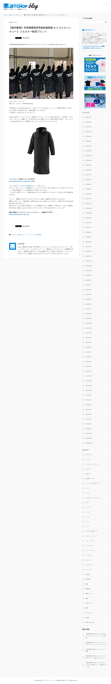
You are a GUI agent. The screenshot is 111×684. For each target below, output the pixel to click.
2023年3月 (88, 304)
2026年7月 (88, 117)
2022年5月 (88, 352)
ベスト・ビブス (90, 541)
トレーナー (89, 507)
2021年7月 (88, 400)
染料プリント (89, 603)
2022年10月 (89, 328)
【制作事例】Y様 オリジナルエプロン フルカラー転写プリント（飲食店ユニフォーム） (96, 664)
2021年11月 (89, 380)
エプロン (88, 469)
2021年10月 (89, 385)
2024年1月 (88, 256)
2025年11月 (89, 155)
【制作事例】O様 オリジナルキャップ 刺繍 (96, 650)
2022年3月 (88, 361)
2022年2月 (88, 366)
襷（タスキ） (89, 612)
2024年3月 (88, 246)
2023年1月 (88, 313)
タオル (87, 502)
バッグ (87, 517)
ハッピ (87, 521)
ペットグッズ (89, 545)
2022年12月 (89, 318)
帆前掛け (88, 588)
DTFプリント (89, 454)
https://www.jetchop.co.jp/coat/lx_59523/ (22, 181)
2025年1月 (88, 203)
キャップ (88, 488)
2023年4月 (88, 299)
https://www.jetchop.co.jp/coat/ (19, 214)
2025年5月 (88, 184)
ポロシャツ (89, 560)
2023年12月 (89, 261)
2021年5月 (88, 409)
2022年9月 (88, 333)
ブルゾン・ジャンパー (92, 536)
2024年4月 (88, 242)
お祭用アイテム (90, 478)
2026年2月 (88, 141)
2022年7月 (88, 342)
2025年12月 (89, 150)
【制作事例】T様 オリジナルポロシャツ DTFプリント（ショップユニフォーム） (96, 643)
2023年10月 (89, 270)
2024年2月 (88, 251)
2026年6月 (88, 122)
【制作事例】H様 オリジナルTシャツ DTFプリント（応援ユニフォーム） (96, 657)
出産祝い (88, 574)
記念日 (87, 617)
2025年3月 (88, 194)
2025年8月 (88, 170)
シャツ (87, 493)
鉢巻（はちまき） (90, 622)
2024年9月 (88, 218)
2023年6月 (88, 289)
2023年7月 (88, 285)
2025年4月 (88, 189)
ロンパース (89, 569)
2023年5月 (88, 294)
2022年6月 (88, 347)
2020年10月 (89, 443)
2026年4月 (88, 131)
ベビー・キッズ (90, 550)
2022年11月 (89, 323)
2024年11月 (89, 213)
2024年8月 (88, 222)
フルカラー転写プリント (27, 185)
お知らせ (88, 474)
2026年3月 (88, 136)
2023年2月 (88, 309)
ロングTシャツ (90, 565)
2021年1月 (88, 428)
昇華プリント (89, 593)
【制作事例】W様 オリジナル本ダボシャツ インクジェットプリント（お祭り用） (96, 636)
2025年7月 (88, 174)
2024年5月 (88, 237)
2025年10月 (89, 160)
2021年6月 (88, 404)
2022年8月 (88, 337)
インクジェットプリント (92, 464)
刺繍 (87, 584)
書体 (87, 598)
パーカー (88, 512)
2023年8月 (88, 280)
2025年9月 (88, 165)
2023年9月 (88, 275)
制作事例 (38, 234)
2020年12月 (89, 433)
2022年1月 (88, 371)
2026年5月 (88, 126)
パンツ (87, 526)
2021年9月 (88, 390)
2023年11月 (89, 265)
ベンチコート (31, 234)
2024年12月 (89, 208)
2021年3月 (88, 419)
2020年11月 (89, 438)
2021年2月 (88, 424)
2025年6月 (88, 179)
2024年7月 (88, 227)
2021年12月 (89, 376)
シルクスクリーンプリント (93, 497)
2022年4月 (88, 356)
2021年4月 (88, 414)
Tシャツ (88, 459)
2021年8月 (88, 395)
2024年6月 (88, 232)
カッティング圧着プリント (93, 483)
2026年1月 (88, 146)
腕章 (87, 608)
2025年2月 (88, 198)
